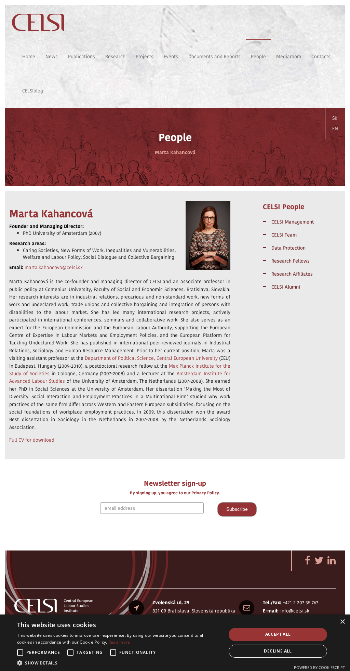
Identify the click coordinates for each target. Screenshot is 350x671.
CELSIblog (32, 90)
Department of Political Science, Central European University (151, 358)
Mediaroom (288, 56)
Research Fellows (290, 260)
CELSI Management (292, 221)
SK (334, 118)
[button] (118, 662)
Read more (119, 642)
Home (28, 56)
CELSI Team (284, 234)
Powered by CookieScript (319, 667)
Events (171, 56)
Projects (144, 56)
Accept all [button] (278, 634)
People (258, 56)
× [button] (342, 621)
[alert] (175, 643)
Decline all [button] (278, 651)
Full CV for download (31, 439)
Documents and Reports (214, 56)
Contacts (321, 56)
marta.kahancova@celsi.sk (54, 267)
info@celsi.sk (294, 610)
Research (115, 56)
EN (335, 128)
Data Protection (288, 247)
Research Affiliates (292, 273)
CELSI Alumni (285, 286)
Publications (81, 56)
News (51, 56)
